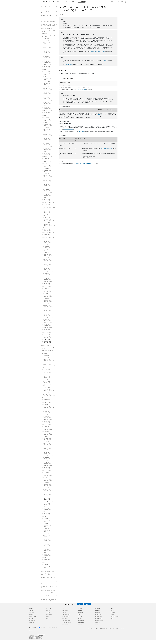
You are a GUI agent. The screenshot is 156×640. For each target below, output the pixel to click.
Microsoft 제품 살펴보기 (32, 620)
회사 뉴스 (112, 614)
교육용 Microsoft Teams (66, 614)
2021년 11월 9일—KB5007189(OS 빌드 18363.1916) (46, 78)
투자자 (112, 618)
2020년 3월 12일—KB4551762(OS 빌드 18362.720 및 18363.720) (47, 305)
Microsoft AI (80, 610)
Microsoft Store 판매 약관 (39, 638)
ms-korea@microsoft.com (41, 634)
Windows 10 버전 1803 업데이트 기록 (48, 578)
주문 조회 (47, 618)
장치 (62, 1)
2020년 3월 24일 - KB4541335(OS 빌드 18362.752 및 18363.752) (47, 300)
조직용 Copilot (31, 614)
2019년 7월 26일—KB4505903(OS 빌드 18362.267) (46, 545)
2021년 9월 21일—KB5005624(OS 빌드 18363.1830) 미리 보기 (47, 88)
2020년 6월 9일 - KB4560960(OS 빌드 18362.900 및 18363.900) (47, 275)
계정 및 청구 (68, 1)
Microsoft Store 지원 (49, 614)
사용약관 (109, 628)
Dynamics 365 (80, 616)
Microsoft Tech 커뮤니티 (98, 616)
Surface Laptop (31, 612)
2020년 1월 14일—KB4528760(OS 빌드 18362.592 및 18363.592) (47, 331)
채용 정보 (112, 610)
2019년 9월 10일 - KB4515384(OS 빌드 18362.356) (46, 530)
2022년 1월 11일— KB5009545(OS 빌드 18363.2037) (46, 68)
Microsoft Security (80, 612)
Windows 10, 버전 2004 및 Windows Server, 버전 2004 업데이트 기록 (49, 25)
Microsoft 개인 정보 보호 (115, 616)
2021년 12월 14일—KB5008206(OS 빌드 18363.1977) (46, 73)
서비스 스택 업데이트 (68, 129)
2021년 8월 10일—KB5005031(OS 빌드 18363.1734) (46, 104)
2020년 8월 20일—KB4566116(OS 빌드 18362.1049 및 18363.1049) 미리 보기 (48, 248)
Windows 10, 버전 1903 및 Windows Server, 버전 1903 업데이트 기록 (48, 347)
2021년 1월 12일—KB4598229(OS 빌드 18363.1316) (46, 196)
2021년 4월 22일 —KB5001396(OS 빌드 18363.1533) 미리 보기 (47, 144)
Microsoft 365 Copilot (81, 622)
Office (54, 1)
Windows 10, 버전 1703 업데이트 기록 (49, 587)
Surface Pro (31, 610)
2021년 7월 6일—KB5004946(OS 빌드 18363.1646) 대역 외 (46, 119)
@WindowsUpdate (69, 64)
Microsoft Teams (80, 624)
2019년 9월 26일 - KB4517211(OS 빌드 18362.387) (46, 520)
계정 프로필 (48, 610)
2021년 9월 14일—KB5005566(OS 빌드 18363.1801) (46, 93)
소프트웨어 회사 (97, 622)
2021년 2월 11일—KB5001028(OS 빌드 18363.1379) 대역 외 (46, 180)
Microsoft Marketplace (98, 618)
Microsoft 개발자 (97, 610)
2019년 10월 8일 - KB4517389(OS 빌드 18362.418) (46, 510)
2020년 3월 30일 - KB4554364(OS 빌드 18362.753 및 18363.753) (47, 295)
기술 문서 (106, 60)
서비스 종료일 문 (45, 38)
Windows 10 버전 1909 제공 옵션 (97, 51)
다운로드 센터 (48, 612)
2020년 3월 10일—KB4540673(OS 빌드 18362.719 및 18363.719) (47, 310)
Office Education (64, 618)
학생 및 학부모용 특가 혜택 (66, 622)
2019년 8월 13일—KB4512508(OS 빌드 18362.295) (46, 540)
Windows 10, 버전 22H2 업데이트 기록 (49, 7)
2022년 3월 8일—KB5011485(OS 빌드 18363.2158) (46, 52)
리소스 (73, 1)
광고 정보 (117, 628)
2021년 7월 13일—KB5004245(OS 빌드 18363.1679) (46, 114)
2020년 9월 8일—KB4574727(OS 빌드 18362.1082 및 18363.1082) (48, 242)
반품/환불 (47, 616)
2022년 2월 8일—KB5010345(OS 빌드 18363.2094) (46, 58)
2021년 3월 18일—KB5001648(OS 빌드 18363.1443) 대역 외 (46, 160)
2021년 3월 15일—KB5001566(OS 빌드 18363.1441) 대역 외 (46, 165)
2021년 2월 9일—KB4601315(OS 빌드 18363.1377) (46, 185)
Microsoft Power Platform (98, 620)
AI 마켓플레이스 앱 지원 (98, 614)
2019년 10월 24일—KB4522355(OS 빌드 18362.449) (46, 505)
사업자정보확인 (41, 635)
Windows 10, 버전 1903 (65, 85)
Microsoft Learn (97, 612)
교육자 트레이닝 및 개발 (66, 620)
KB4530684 (100, 114)
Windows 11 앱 (31, 622)
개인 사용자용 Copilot (32, 616)
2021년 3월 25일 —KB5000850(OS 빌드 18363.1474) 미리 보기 (47, 155)
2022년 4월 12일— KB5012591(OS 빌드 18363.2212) (46, 47)
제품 (58, 1)
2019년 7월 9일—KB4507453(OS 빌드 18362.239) (46, 551)
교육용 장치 (64, 612)
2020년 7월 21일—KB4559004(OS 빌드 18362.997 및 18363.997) (47, 259)
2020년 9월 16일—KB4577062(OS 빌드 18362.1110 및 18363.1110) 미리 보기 (48, 236)
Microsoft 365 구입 (81, 1)
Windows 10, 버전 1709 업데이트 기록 (49, 582)
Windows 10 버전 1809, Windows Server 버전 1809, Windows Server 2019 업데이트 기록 (48, 573)
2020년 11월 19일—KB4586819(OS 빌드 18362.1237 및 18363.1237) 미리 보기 (48, 213)
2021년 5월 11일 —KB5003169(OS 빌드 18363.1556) (46, 139)
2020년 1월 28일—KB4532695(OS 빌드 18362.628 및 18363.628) (47, 326)
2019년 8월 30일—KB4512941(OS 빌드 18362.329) (46, 535)
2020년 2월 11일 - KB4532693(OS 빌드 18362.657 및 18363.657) (47, 321)
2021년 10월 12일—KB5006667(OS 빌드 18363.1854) (46, 83)
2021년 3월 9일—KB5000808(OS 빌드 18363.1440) (46, 170)
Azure (79, 614)
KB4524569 (81, 131)
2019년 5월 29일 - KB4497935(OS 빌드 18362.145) (46, 566)
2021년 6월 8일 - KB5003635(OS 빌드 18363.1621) (46, 129)
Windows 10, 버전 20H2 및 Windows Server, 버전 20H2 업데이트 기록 (49, 20)
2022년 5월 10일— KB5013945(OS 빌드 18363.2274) (46, 42)
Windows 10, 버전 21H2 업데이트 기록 (49, 11)
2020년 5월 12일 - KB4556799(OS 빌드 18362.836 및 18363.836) (47, 280)
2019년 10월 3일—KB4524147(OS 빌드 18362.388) (46, 515)
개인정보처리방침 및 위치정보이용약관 (101, 628)
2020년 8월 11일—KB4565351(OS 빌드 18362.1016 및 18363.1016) (48, 254)
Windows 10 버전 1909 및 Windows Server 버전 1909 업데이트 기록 (48, 30)
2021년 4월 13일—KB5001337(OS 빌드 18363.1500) (46, 150)
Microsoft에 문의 (90, 628)
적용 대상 (61, 14)
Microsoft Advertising (81, 620)
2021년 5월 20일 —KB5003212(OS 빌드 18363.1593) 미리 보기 (47, 134)
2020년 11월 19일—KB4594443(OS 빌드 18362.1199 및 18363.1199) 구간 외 (48, 206)
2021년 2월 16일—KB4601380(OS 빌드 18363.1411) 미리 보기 (47, 175)
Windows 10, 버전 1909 (65, 82)
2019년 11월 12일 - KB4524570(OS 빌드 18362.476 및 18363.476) (47, 341)
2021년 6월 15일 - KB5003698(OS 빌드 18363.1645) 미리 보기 (47, 124)
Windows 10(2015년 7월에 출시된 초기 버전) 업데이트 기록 (49, 600)
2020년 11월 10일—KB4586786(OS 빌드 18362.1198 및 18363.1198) (48, 219)
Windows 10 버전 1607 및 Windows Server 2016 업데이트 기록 (48, 591)
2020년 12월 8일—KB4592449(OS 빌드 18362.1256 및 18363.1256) (48, 201)
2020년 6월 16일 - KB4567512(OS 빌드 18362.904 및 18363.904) (47, 269)
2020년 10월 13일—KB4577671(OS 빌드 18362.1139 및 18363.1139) (48, 231)
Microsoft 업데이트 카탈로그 (65, 133)
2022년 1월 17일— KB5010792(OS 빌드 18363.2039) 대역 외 (46, 63)
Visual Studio (97, 624)
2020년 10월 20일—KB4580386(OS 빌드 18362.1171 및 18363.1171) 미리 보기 (48, 225)
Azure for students (65, 624)
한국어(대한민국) (33, 627)
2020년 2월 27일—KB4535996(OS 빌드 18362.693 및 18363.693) (47, 315)
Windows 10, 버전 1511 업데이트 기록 (49, 595)
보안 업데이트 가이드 (81, 89)
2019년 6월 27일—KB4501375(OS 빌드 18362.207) (46, 556)
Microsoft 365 (48, 1)
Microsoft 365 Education (66, 616)
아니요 (87, 604)
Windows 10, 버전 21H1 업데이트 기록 (49, 16)
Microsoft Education (65, 610)
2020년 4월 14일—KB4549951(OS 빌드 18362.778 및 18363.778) (47, 290)
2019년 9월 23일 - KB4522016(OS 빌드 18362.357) (46, 525)
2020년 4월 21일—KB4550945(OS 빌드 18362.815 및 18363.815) (47, 285)
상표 (113, 628)
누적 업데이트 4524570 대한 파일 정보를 (82, 163)
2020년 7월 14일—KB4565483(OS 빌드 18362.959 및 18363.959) (47, 264)
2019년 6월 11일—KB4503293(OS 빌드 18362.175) (46, 561)
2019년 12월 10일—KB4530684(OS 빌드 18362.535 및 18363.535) (47, 336)
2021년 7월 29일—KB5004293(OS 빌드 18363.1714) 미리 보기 (47, 109)
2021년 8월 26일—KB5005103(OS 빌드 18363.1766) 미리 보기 (47, 98)
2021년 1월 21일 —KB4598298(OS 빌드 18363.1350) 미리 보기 (47, 190)
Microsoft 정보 (113, 612)
